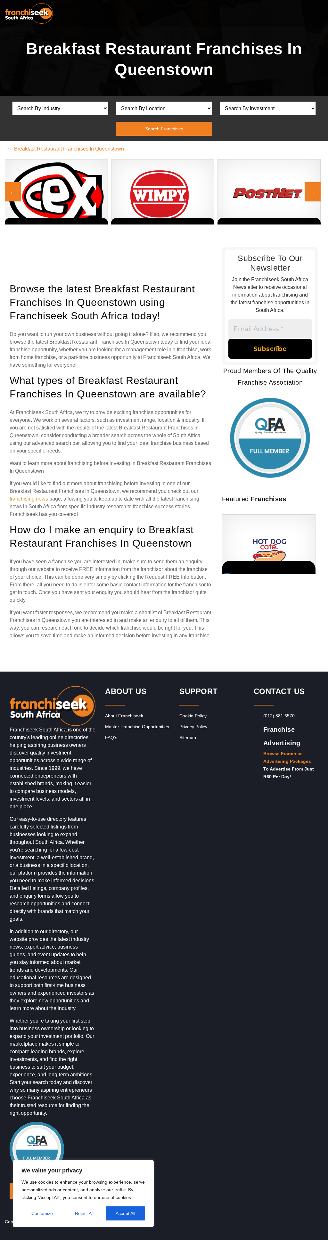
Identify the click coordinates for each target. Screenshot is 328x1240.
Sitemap (187, 737)
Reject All (84, 1213)
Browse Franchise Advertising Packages (287, 757)
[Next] (313, 191)
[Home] (6, 148)
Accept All (125, 1213)
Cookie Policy (193, 715)
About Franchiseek (124, 715)
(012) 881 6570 (279, 715)
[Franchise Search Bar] (302, 12)
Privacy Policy (193, 726)
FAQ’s (111, 737)
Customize (42, 1213)
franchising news (29, 499)
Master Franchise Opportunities (137, 726)
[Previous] (13, 191)
